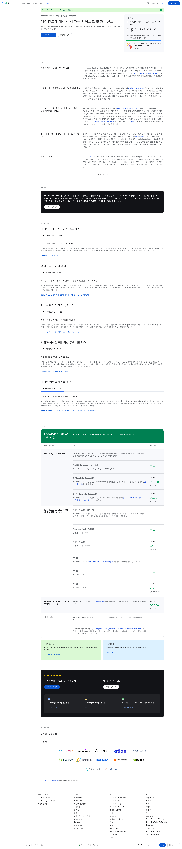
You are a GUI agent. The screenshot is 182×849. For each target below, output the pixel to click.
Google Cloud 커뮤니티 (153, 834)
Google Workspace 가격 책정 (46, 801)
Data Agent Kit (131, 122)
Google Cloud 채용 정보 (153, 831)
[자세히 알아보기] (52, 207)
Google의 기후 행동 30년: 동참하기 (91, 845)
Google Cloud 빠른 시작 (117, 804)
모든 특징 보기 (101, 174)
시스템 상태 (113, 834)
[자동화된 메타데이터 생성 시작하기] (53, 255)
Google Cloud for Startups (118, 831)
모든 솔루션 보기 (79, 828)
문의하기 (47, 3)
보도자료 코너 (150, 816)
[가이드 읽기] (89, 707)
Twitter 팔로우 (150, 825)
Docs (153, 3)
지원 (158, 3)
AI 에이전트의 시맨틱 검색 (127, 108)
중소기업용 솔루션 (79, 825)
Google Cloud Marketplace (118, 807)
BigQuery (132, 629)
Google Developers (115, 828)
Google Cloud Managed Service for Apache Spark (112, 629)
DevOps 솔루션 (78, 822)
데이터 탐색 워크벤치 (98, 601)
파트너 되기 (149, 804)
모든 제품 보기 (42, 804)
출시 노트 (113, 837)
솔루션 (23, 3)
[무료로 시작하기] (48, 35)
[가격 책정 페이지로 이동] (52, 654)
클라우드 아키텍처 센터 (117, 819)
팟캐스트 (148, 810)
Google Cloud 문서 (115, 801)
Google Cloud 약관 (37, 845)
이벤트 (148, 807)
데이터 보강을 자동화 (136, 88)
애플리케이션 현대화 (80, 804)
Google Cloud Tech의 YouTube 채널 (156, 822)
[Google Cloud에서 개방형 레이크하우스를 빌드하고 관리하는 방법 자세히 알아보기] (69, 410)
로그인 (164, 3)
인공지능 (76, 810)
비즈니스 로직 (87, 157)
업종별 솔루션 (78, 819)
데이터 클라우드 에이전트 (104, 122)
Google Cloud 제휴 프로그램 (118, 798)
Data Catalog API (94, 562)
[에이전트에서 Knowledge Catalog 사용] (54, 371)
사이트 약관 (27, 845)
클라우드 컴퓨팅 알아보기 (117, 810)
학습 (111, 822)
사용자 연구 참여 (151, 828)
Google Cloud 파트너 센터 (50, 780)
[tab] (52, 235)
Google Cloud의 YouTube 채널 (155, 819)
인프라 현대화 (78, 798)
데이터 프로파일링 (85, 500)
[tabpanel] (102, 251)
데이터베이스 (78, 801)
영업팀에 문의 (150, 798)
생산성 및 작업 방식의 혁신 (82, 816)
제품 (28, 3)
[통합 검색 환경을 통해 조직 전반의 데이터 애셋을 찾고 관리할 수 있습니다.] (66, 295)
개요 (18, 3)
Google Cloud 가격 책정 (45, 798)
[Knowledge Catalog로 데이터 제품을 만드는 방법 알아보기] (61, 332)
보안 (75, 813)
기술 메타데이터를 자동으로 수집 (145, 73)
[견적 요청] (110, 652)
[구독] (162, 845)
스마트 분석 (77, 807)
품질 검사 (139, 136)
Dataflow (139, 629)
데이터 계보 (137, 498)
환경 (116, 601)
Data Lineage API (108, 562)
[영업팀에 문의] (65, 35)
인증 (111, 825)
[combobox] (173, 845)
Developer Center (151, 813)
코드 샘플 (113, 816)
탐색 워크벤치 (128, 498)
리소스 (41, 3)
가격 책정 (35, 3)
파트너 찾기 (149, 801)
